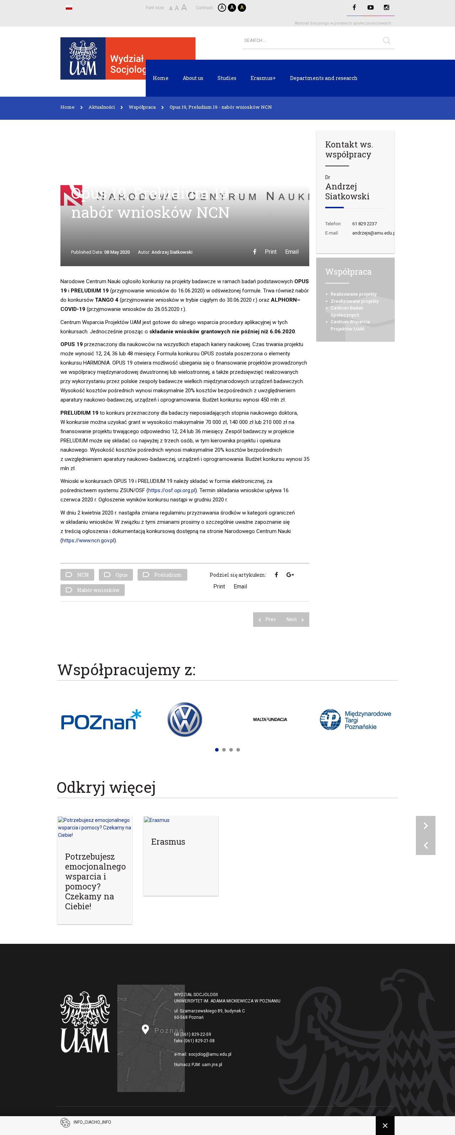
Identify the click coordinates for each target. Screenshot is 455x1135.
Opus (121, 574)
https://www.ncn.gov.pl (88, 540)
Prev (271, 619)
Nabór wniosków (97, 590)
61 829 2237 (364, 223)
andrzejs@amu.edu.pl (374, 233)
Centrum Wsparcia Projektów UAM (350, 325)
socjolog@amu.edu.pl (209, 1054)
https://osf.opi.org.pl (171, 490)
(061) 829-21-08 (199, 1040)
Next (292, 619)
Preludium (167, 574)
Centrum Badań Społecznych (347, 311)
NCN (82, 574)
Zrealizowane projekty (355, 301)
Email (292, 251)
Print (271, 251)
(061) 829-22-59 (195, 1034)
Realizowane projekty (353, 294)
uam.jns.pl (212, 1064)
